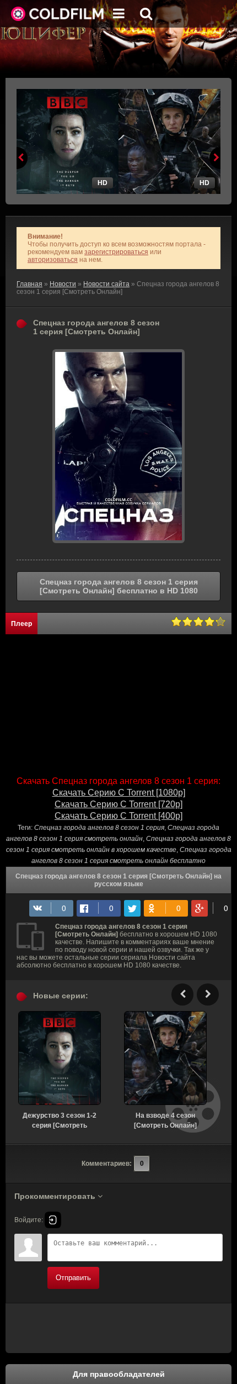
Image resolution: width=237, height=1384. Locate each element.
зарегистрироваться (116, 252)
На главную (58, 14)
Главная (29, 284)
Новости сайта (106, 284)
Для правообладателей (119, 1374)
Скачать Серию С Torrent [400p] (118, 815)
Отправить (73, 1278)
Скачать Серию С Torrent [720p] (118, 804)
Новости (63, 284)
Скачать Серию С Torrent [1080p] (118, 792)
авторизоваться (53, 260)
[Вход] (53, 1220)
